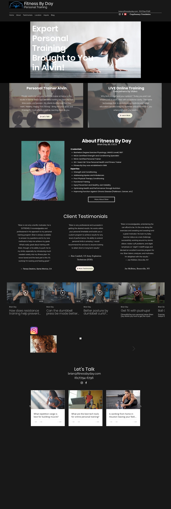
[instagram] (120, 14)
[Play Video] (25, 292)
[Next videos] (168, 292)
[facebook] (122, 14)
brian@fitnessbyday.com (128, 11)
